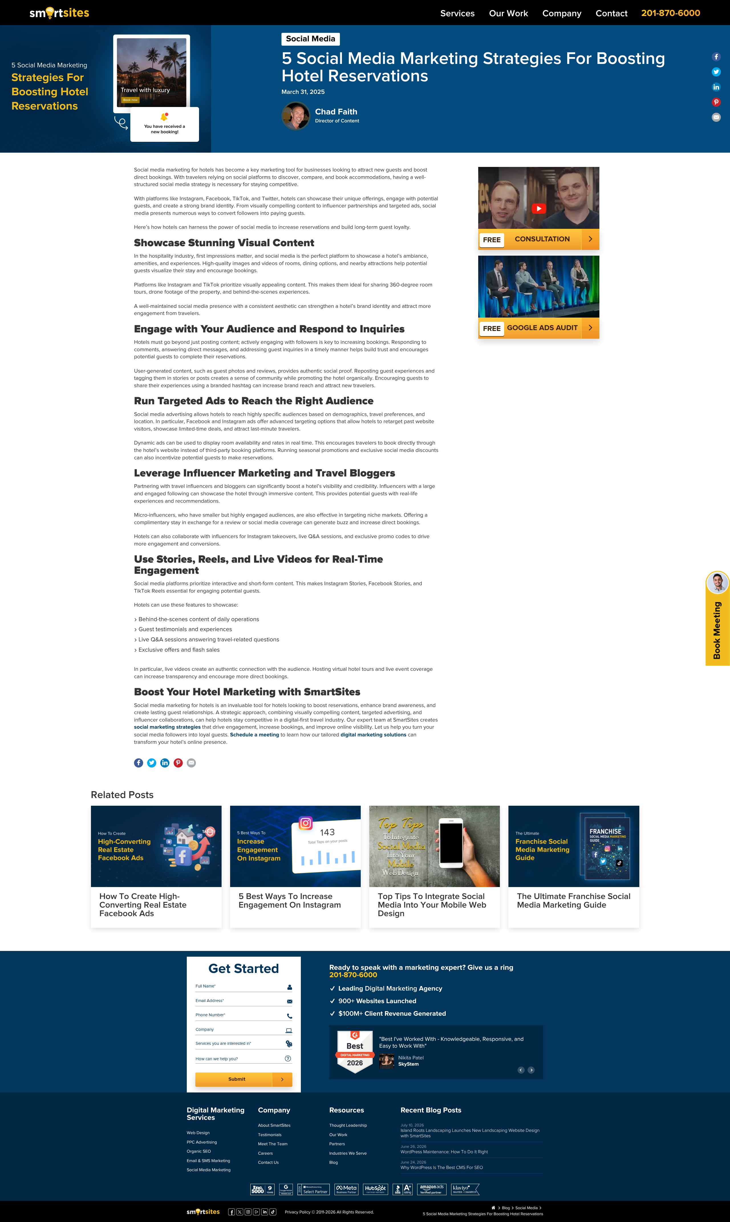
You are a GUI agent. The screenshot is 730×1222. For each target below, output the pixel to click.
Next (531, 1067)
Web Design (198, 1133)
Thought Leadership (348, 1125)
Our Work (508, 13)
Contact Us (268, 1162)
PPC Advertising (202, 1142)
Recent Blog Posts (431, 1110)
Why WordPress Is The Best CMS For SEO (442, 1167)
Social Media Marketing (209, 1170)
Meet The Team (272, 1144)
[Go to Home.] (493, 1208)
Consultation (542, 239)
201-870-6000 (670, 13)
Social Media (310, 39)
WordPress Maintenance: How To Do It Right (444, 1152)
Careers (265, 1153)
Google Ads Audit (542, 328)
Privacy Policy (298, 1212)
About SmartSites (274, 1125)
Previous (521, 1067)
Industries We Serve (348, 1153)
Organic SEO (199, 1151)
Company (561, 13)
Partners (337, 1144)
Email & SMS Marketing (208, 1161)
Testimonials (269, 1135)
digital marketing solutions (374, 735)
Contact (612, 13)
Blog (333, 1162)
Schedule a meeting (254, 735)
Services (458, 13)
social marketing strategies (167, 727)
